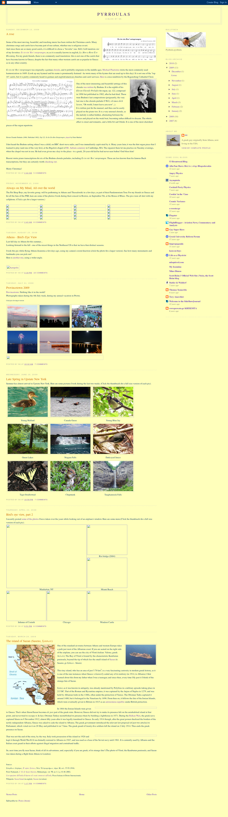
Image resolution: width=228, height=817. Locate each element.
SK (186, 135)
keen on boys (175, 250)
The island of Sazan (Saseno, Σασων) (29, 641)
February (176, 106)
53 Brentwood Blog (178, 161)
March (175, 102)
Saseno (35, 779)
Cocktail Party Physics (180, 187)
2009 (171, 67)
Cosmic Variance (177, 201)
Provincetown (12, 292)
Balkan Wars (135, 715)
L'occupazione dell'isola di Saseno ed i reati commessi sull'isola (28, 775)
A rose (10, 34)
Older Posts (152, 794)
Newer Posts (11, 794)
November (177, 80)
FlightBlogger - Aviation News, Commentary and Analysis (192, 224)
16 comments (41, 273)
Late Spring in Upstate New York (26, 379)
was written (88, 87)
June (174, 93)
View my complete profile (196, 148)
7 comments (41, 364)
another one (18, 257)
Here (102, 76)
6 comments (40, 626)
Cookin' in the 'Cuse (178, 194)
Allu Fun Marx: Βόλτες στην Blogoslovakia (190, 165)
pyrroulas (114, 14)
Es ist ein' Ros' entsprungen (33, 52)
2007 (171, 120)
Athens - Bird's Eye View (21, 237)
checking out (51, 161)
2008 (171, 116)
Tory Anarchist (176, 296)
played (68, 137)
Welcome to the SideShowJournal (184, 301)
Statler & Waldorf (177, 282)
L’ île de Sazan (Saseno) (27, 771)
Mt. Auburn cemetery (75, 147)
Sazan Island (19, 779)
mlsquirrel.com (176, 262)
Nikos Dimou (175, 271)
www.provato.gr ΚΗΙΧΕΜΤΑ (183, 308)
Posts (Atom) (24, 800)
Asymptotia (174, 180)
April (174, 97)
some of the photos (30, 518)
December (176, 71)
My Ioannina (175, 266)
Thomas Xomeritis (178, 289)
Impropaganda (176, 243)
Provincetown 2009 (17, 288)
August (175, 84)
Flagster (173, 215)
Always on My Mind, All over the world (30, 188)
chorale (56, 69)
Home (81, 794)
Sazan (112, 659)
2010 (171, 63)
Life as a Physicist (177, 255)
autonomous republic (115, 701)
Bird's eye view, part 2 (19, 514)
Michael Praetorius (111, 69)
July (174, 89)
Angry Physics (176, 173)
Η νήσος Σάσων (29, 768)
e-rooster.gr (174, 208)
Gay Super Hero (176, 229)
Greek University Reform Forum (184, 236)
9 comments (40, 222)
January (175, 110)
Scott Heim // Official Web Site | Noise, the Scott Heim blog (191, 277)
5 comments (40, 173)
